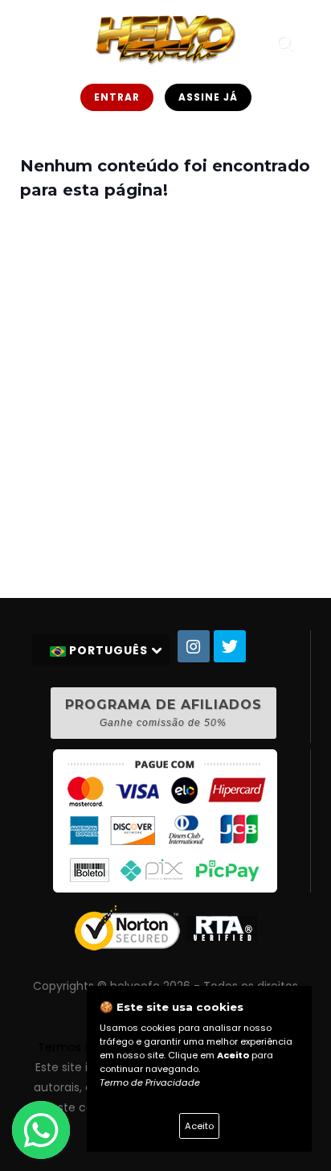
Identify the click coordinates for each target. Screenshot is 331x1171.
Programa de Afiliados (163, 712)
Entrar (117, 97)
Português (108, 650)
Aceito (199, 1125)
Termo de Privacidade (150, 1082)
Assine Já (208, 97)
